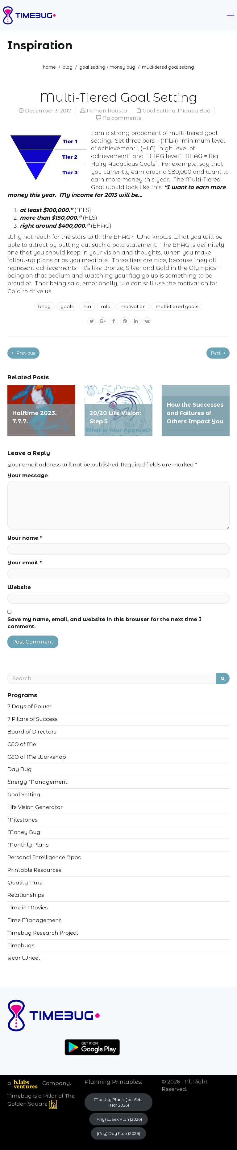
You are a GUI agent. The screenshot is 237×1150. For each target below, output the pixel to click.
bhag (44, 306)
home (49, 67)
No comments (121, 118)
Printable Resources (34, 870)
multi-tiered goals (177, 306)
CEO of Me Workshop (36, 757)
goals (66, 306)
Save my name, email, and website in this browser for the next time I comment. (104, 623)
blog (68, 67)
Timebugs (21, 945)
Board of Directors (31, 732)
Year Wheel (23, 958)
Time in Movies (27, 907)
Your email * (24, 562)
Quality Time (25, 883)
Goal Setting (92, 67)
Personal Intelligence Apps (44, 857)
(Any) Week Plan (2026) (118, 1119)
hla (87, 306)
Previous (25, 353)
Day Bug (19, 769)
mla (105, 306)
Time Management (34, 920)
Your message (27, 475)
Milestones (22, 820)
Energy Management (37, 782)
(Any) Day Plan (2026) (118, 1133)
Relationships (25, 895)
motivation (133, 306)
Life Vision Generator (35, 807)
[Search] (223, 678)
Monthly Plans (28, 845)
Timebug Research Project (42, 933)
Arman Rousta (107, 111)
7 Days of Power (29, 706)
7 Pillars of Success (32, 719)
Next (216, 353)
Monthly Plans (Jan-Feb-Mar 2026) (118, 1102)
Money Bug (122, 67)
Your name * (24, 538)
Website (19, 587)
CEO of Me (21, 744)
